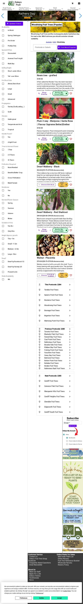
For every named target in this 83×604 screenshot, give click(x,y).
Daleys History (35, 576)
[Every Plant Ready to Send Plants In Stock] (72, 483)
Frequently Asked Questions (40, 563)
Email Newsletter (35, 565)
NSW (54, 42)
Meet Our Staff (35, 572)
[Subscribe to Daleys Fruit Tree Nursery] (72, 431)
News (31, 580)
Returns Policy (63, 565)
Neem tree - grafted (47, 75)
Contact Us (33, 557)
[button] (39, 19)
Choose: (46, 185)
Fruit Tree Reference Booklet (69, 561)
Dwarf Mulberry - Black (48, 166)
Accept (59, 598)
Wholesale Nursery (65, 563)
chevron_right (70, 284)
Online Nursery (63, 559)
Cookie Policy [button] (67, 591)
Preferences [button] (39, 593)
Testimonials (34, 578)
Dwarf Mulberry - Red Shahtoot (52, 212)
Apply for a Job (35, 574)
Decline (41, 598)
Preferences (23, 598)
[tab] (8, 9)
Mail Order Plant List (65, 557)
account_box (79, 3)
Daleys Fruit (18, 3)
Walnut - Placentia (46, 258)
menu (4, 3)
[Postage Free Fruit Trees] (72, 453)
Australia (49, 42)
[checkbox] (14, 30)
